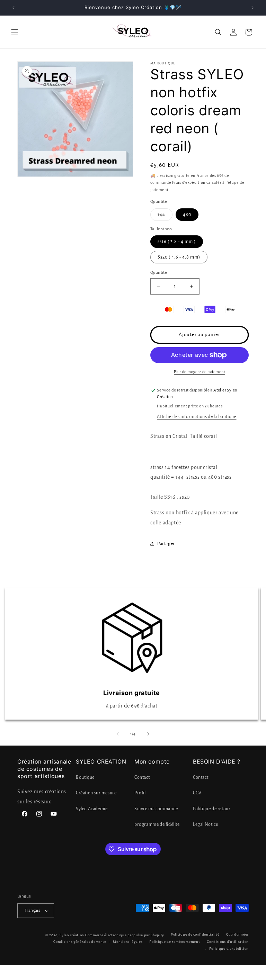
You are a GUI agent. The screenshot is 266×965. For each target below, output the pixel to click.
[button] (14, 32)
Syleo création (72, 935)
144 (165, 216)
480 (187, 214)
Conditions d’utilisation (228, 942)
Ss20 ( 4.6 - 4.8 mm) (179, 257)
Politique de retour (211, 808)
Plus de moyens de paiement (199, 372)
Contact (142, 777)
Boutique (85, 777)
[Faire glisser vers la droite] (148, 733)
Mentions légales (127, 942)
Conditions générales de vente (79, 942)
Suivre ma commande (156, 808)
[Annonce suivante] (252, 7)
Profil (140, 793)
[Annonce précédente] (13, 7)
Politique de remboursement (174, 942)
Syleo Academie (91, 808)
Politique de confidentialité (195, 934)
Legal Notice (205, 824)
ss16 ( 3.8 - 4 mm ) (177, 241)
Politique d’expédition (229, 948)
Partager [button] (166, 543)
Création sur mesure (96, 793)
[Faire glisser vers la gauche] (117, 733)
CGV (197, 793)
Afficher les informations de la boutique (196, 416)
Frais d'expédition (188, 182)
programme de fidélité (157, 824)
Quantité (158, 272)
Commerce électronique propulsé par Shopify (124, 935)
